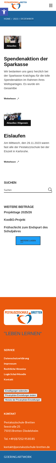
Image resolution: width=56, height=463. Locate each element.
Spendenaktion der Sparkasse (26, 61)
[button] (4, 12)
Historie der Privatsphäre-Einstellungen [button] (22, 400)
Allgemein (23, 123)
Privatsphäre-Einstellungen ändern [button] (20, 395)
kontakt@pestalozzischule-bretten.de (27, 447)
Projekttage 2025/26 (18, 212)
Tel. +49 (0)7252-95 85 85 (19, 438)
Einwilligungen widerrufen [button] (16, 391)
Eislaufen (14, 136)
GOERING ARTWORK (18, 456)
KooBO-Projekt (14, 219)
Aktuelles (11, 46)
